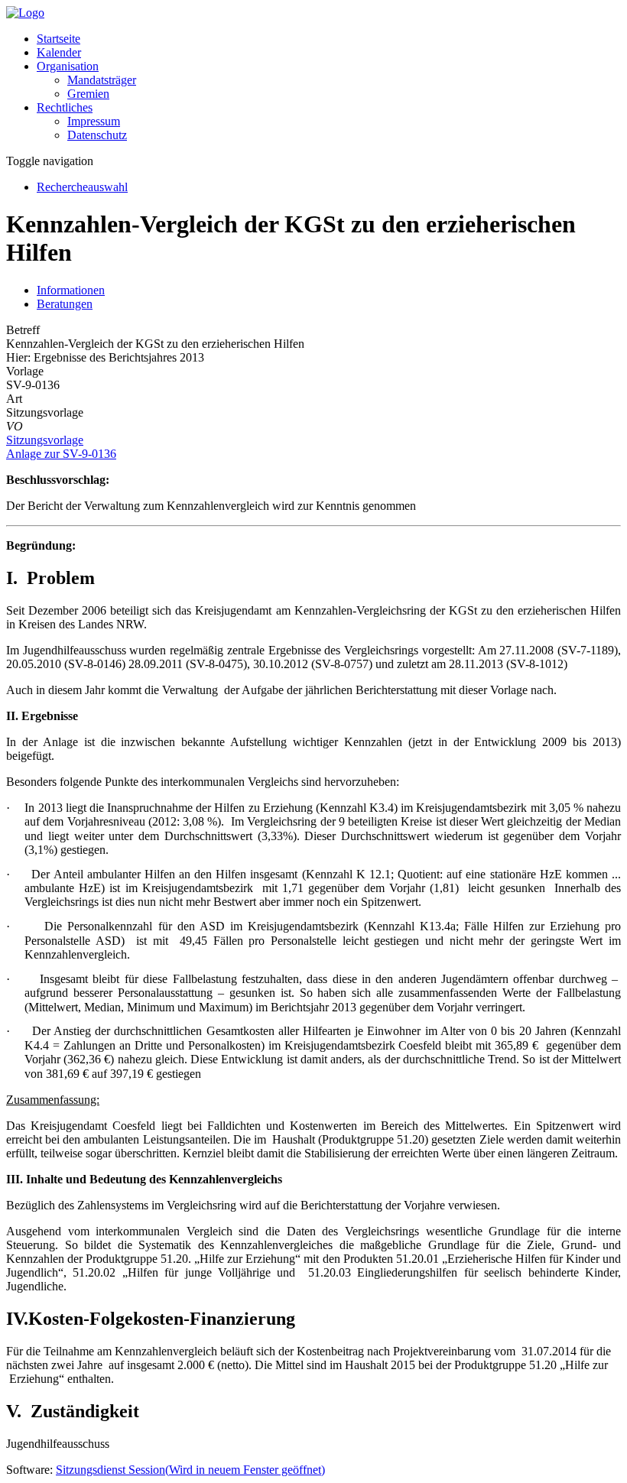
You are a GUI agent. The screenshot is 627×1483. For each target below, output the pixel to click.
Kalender (59, 52)
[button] (68, 66)
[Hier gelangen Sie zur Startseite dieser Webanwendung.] (25, 12)
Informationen (71, 290)
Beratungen (65, 303)
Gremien (88, 93)
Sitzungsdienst (190, 1469)
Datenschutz (97, 134)
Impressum (93, 121)
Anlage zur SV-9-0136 (61, 453)
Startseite (58, 38)
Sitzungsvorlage (44, 439)
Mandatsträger (101, 79)
